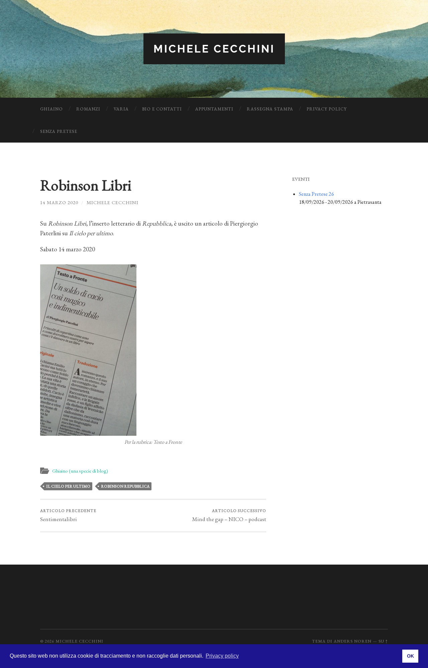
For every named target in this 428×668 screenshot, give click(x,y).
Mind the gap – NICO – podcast (229, 515)
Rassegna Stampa (270, 109)
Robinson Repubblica (125, 486)
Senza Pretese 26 (316, 193)
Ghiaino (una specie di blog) (80, 471)
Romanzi (88, 109)
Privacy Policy (327, 109)
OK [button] (410, 656)
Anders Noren (352, 641)
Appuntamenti (214, 109)
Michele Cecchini (214, 49)
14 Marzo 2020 (59, 202)
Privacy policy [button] (222, 656)
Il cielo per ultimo (68, 486)
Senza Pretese (58, 131)
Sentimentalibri (68, 515)
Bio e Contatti (162, 109)
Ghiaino (51, 109)
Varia (121, 109)
